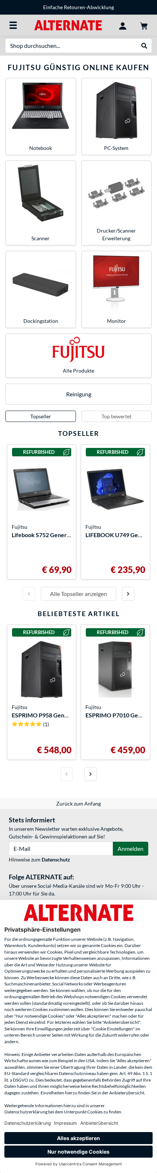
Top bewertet (116, 416)
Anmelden (130, 848)
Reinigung (78, 394)
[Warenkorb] (144, 25)
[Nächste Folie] (128, 594)
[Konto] (122, 25)
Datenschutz (56, 859)
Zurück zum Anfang (78, 803)
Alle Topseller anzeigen (78, 593)
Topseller (40, 416)
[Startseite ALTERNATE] (68, 25)
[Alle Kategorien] (13, 25)
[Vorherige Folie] (29, 594)
